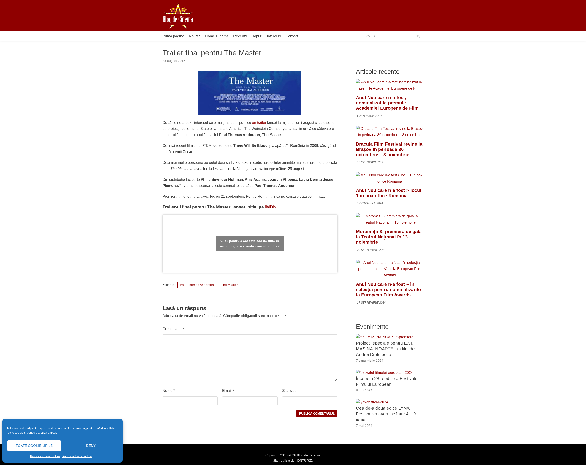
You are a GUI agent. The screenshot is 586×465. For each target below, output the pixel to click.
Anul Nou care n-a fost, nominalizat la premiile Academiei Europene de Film (387, 103)
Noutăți (195, 36)
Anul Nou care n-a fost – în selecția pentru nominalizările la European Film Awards (388, 289)
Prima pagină (173, 36)
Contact (291, 36)
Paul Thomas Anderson (197, 285)
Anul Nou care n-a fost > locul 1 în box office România (388, 193)
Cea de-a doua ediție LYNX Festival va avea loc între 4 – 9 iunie (386, 414)
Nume (169, 391)
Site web (289, 391)
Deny (91, 446)
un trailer (259, 123)
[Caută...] (394, 36)
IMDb (270, 207)
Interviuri (274, 36)
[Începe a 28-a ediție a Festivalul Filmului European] (384, 373)
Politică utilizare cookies (45, 456)
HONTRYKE (304, 460)
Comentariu (173, 329)
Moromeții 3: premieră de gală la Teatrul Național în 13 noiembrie (389, 237)
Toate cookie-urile (34, 446)
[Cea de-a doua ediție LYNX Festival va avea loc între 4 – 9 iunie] (372, 402)
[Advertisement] (340, 15)
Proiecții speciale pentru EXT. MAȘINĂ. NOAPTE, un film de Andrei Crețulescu (385, 349)
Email (228, 391)
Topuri (257, 36)
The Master (229, 285)
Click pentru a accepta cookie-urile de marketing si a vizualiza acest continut (250, 243)
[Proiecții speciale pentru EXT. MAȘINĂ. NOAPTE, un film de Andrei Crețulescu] (384, 337)
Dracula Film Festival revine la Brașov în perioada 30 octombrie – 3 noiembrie (389, 149)
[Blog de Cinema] (178, 15)
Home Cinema (217, 36)
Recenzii (240, 36)
